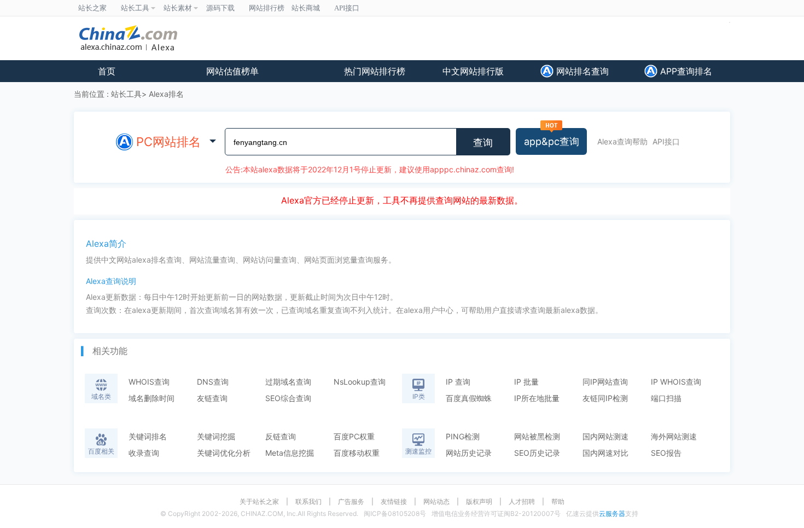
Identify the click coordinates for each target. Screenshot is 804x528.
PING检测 (463, 436)
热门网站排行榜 (374, 71)
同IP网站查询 (605, 381)
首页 (106, 71)
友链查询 (212, 398)
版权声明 (479, 501)
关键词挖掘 (216, 436)
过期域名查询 (288, 381)
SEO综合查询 (288, 398)
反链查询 (280, 436)
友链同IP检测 (605, 398)
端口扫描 (666, 398)
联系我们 (308, 501)
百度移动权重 (357, 452)
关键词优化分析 (223, 452)
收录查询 (144, 452)
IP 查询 (458, 381)
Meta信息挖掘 (289, 452)
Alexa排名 (166, 93)
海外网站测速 (674, 436)
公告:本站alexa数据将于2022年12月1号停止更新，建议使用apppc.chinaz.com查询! (369, 169)
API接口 (666, 141)
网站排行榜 (266, 8)
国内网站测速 (605, 436)
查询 (483, 142)
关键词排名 (148, 436)
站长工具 (126, 93)
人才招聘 (522, 501)
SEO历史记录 (537, 452)
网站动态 (436, 501)
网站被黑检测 (537, 436)
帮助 (557, 501)
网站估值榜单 (232, 71)
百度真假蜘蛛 (469, 398)
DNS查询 (213, 381)
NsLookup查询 (360, 381)
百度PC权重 (354, 436)
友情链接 (394, 501)
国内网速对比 (605, 452)
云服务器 (612, 513)
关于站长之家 (259, 501)
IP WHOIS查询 (676, 381)
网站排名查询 (581, 71)
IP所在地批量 (537, 398)
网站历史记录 (469, 452)
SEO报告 (666, 452)
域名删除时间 (151, 398)
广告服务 (351, 501)
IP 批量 (526, 381)
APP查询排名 (684, 71)
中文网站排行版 (473, 71)
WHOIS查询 (149, 381)
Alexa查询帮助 (622, 141)
